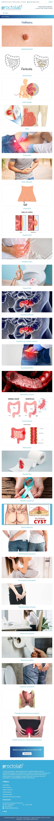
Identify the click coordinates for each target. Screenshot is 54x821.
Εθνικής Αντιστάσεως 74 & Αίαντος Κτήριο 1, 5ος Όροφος (14, 1)
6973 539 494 (48, 8)
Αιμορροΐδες (6, 785)
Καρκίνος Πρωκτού (8, 789)
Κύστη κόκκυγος (7, 787)
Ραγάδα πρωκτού (7, 792)
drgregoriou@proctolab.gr (34, 1)
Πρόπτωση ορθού (7, 794)
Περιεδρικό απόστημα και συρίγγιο (12, 796)
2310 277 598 (39, 8)
